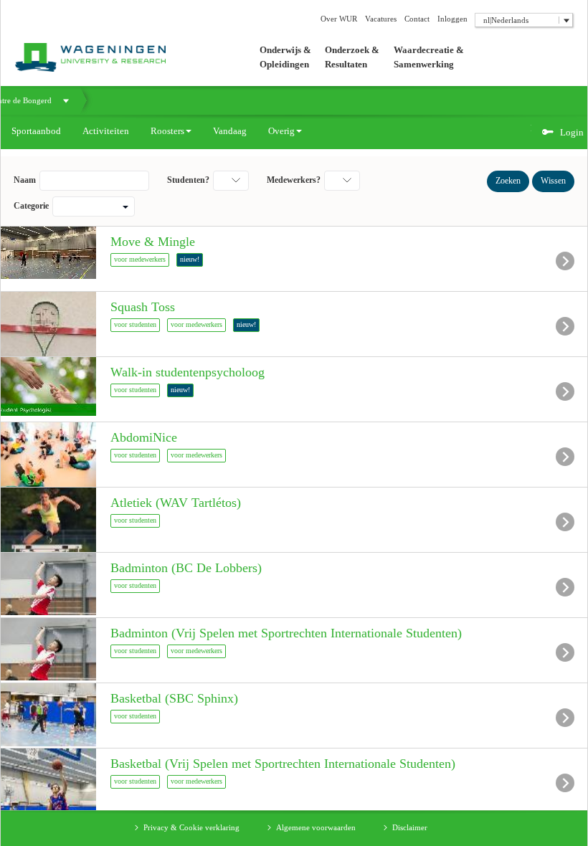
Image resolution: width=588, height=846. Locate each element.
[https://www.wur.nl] (83, 35)
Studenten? (188, 180)
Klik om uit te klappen (66, 100)
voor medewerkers (140, 259)
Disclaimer (409, 827)
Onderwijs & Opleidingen (285, 57)
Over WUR (339, 18)
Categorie (31, 206)
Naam (25, 180)
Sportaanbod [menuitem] (36, 130)
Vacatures (381, 18)
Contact (417, 18)
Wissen (553, 181)
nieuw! (189, 259)
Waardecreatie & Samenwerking (429, 57)
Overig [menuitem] (281, 130)
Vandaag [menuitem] (230, 130)
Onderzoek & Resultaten (352, 57)
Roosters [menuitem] (167, 130)
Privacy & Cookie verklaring (191, 827)
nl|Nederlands (505, 20)
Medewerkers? (294, 180)
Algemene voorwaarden (316, 827)
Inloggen (452, 18)
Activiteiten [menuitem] (105, 130)
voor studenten (135, 324)
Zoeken (508, 181)
